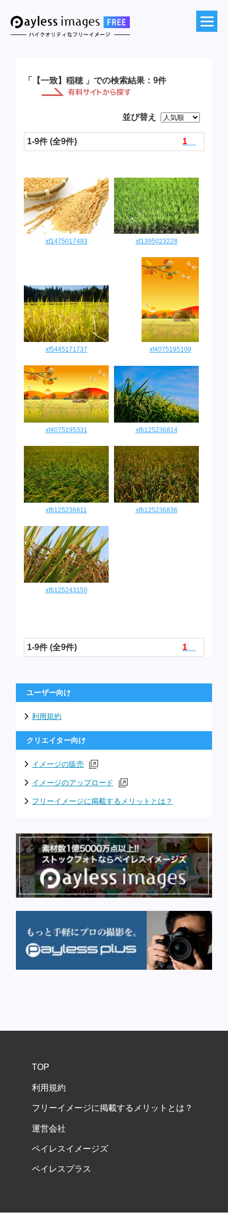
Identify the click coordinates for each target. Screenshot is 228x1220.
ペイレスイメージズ (70, 1148)
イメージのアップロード (72, 782)
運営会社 (49, 1128)
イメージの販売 (58, 764)
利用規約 (47, 716)
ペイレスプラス (61, 1168)
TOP (40, 1067)
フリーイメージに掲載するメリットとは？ (102, 801)
